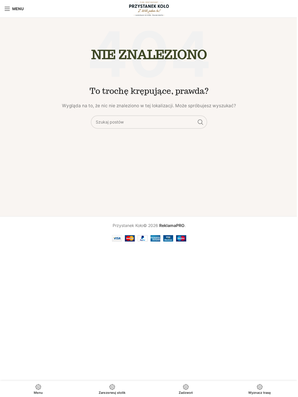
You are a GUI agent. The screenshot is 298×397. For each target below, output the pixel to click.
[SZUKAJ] (200, 122)
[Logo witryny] (149, 8)
